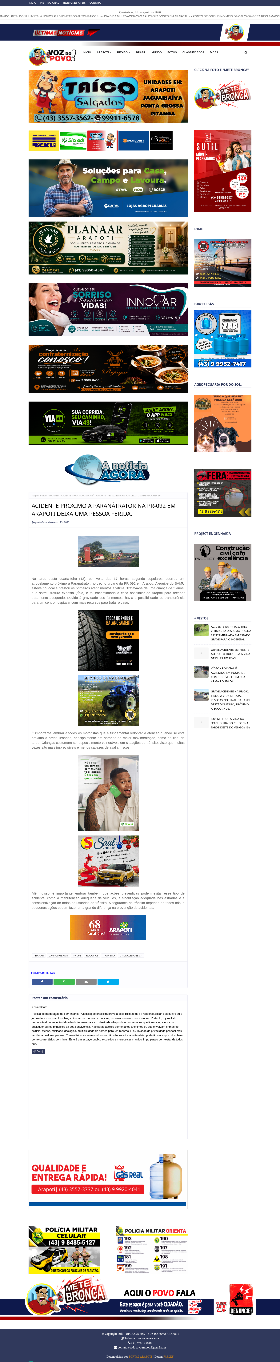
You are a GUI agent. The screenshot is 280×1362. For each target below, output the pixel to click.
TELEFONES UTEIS (74, 2)
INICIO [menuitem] (87, 52)
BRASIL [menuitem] (141, 52)
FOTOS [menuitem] (172, 52)
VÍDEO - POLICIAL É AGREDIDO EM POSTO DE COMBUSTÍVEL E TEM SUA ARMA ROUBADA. (228, 674)
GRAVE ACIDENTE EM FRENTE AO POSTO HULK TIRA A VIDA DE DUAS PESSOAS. (230, 654)
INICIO (32, 2)
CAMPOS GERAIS (58, 955)
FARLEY (168, 1356)
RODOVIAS (92, 955)
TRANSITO (109, 955)
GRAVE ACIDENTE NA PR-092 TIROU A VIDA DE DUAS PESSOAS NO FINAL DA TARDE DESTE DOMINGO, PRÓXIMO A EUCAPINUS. (231, 699)
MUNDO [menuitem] (157, 52)
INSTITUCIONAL (49, 2)
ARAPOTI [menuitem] (103, 52)
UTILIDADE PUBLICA (131, 955)
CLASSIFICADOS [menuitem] (193, 52)
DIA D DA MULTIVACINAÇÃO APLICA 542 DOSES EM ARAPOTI (69, 16)
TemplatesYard (31, 1361)
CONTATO (95, 2)
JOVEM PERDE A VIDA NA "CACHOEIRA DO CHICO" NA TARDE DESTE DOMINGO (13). (230, 723)
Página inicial (39, 495)
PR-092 (77, 955)
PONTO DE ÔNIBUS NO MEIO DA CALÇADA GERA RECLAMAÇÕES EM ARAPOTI (171, 16)
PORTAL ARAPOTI (140, 1356)
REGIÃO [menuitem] (122, 52)
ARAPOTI (53, 495)
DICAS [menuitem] (214, 52)
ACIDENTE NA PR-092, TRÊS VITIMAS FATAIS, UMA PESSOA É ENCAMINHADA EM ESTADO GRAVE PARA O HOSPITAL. (231, 633)
